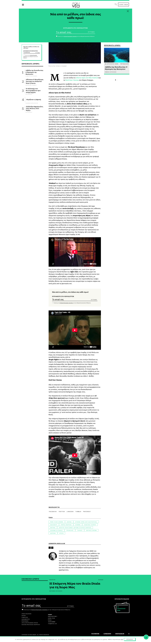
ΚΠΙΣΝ (61, 533)
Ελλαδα (100, 579)
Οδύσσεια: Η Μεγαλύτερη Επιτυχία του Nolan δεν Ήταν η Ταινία (34, 81)
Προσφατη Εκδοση (122, 599)
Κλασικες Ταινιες (90, 524)
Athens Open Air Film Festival (87, 78)
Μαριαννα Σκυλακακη (55, 591)
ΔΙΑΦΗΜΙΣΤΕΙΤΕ (26, 619)
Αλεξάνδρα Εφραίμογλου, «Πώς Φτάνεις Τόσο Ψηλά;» (34, 108)
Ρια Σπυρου (29, 94)
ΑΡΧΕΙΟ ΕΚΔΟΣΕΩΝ (26, 613)
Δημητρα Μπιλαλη (57, 544)
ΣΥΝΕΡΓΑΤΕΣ (25, 617)
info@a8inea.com (52, 623)
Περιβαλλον (124, 64)
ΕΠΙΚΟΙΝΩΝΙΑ (25, 621)
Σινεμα (77, 524)
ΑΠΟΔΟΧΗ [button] (129, 639)
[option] (116, 61)
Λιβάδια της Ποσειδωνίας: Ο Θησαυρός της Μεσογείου (34, 72)
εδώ (122, 639)
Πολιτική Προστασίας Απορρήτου (66, 303)
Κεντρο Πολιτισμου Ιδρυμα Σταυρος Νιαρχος (75, 527)
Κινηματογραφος (56, 530)
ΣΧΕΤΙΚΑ (24, 615)
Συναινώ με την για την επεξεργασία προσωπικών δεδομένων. (30, 56)
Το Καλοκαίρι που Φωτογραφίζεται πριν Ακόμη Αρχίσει (33, 90)
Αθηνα (69, 522)
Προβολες (69, 530)
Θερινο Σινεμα (91, 530)
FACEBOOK (95, 634)
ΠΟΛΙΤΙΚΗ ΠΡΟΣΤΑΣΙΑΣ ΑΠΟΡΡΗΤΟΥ (31, 624)
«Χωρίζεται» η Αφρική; (33, 100)
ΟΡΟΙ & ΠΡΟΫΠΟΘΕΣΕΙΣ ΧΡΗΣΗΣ (30, 622)
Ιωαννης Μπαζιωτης (32, 103)
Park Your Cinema (72, 80)
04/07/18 (52, 579)
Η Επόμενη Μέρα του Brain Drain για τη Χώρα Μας (74, 585)
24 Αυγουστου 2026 (111, 64)
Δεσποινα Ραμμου (31, 85)
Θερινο (52, 527)
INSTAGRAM (119, 634)
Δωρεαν (53, 533)
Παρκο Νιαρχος (66, 524)
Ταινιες (79, 530)
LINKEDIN (107, 634)
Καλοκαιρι (53, 524)
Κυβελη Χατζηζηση (31, 76)
